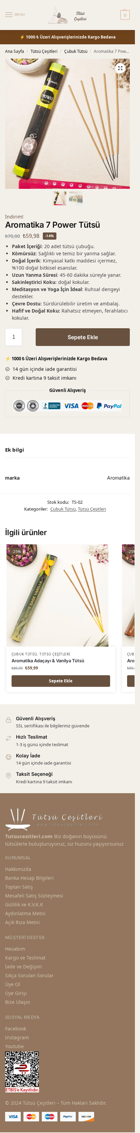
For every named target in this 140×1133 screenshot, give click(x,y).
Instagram (17, 1037)
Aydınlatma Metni (25, 913)
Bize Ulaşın (17, 1002)
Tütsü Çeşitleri (44, 51)
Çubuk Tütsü (75, 51)
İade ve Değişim (23, 966)
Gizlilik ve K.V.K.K (24, 904)
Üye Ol (12, 984)
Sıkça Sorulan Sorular (29, 975)
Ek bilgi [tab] (14, 449)
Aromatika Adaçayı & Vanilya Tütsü (48, 660)
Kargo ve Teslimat (25, 957)
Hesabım (15, 949)
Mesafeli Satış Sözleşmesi (34, 895)
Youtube (14, 1046)
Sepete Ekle (83, 337)
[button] (120, 68)
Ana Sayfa (14, 51)
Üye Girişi (16, 993)
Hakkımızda (18, 869)
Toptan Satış (19, 886)
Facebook (15, 1028)
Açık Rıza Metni (22, 922)
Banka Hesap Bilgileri (29, 878)
